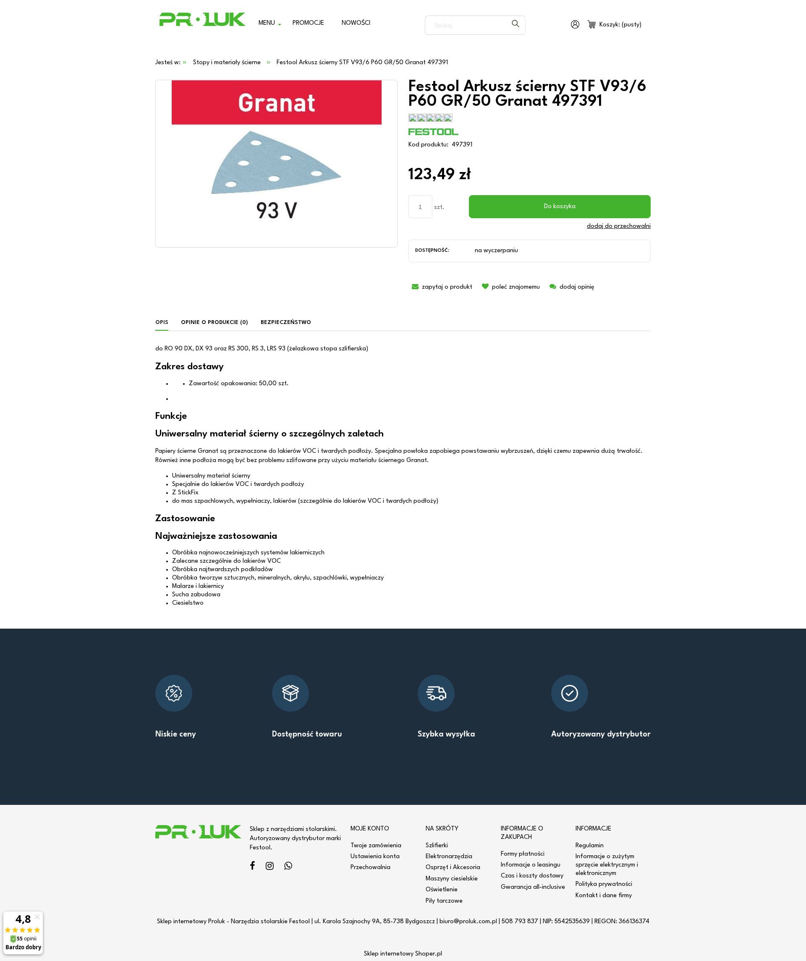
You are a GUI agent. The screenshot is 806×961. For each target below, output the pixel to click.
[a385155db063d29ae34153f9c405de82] (277, 163)
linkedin (288, 867)
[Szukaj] (515, 25)
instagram (270, 867)
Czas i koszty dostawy (532, 876)
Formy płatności (522, 854)
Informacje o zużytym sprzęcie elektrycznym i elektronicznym (607, 865)
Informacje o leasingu (530, 865)
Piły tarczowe (444, 901)
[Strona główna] (203, 25)
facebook (252, 867)
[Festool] (433, 131)
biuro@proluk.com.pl (468, 922)
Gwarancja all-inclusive (533, 887)
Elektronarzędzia (449, 857)
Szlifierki (437, 846)
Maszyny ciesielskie (452, 879)
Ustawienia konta (375, 857)
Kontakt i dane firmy (604, 896)
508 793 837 (520, 922)
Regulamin (590, 846)
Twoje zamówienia (376, 846)
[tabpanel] (403, 476)
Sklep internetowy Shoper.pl (403, 954)
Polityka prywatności (604, 884)
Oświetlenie (442, 890)
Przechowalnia (370, 867)
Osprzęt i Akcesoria (453, 867)
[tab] (165, 323)
